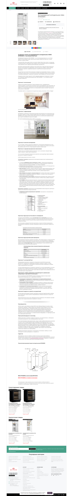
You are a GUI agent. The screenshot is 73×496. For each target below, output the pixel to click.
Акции (22, 8)
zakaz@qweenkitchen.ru (14, 477)
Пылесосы (25, 481)
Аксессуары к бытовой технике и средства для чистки (29, 488)
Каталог (13, 8)
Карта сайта (16, 494)
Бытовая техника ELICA (27, 456)
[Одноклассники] (34, 48)
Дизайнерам (38, 8)
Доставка (27, 8)
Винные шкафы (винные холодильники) (27, 473)
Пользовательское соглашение (42, 475)
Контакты (32, 8)
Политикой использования (34, 493)
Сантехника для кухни (27, 483)
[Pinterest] (35, 48)
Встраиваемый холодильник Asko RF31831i (29, 434)
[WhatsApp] (39, 48)
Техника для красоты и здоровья (28, 471)
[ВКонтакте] (32, 48)
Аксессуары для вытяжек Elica (28, 459)
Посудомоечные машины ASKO (56, 459)
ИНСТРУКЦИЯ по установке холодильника (27, 377)
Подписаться (32, 448)
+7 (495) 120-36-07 (47, 2)
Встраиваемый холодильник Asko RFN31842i (15, 434)
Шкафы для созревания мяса (28, 486)
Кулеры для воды (26, 476)
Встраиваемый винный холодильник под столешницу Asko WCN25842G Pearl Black (29, 404)
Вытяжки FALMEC (26, 460)
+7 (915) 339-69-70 (47, 1)
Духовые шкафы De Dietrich (42, 459)
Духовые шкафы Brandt (13, 461)
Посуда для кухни (26, 480)
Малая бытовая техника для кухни (29, 477)
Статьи (38, 476)
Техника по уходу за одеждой (28, 468)
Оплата (38, 468)
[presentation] (8, 43)
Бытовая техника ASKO (41, 460)
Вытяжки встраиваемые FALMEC (29, 462)
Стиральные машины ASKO (56, 456)
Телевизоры (25, 484)
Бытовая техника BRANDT (13, 456)
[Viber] (37, 48)
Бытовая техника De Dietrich (42, 456)
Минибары (25, 479)
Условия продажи (40, 472)
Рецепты (38, 478)
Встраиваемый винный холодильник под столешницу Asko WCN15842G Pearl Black (15, 404)
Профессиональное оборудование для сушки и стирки (29, 490)
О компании (44, 8)
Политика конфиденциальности (42, 474)
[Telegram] (40, 48)
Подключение (39, 471)
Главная (18, 8)
